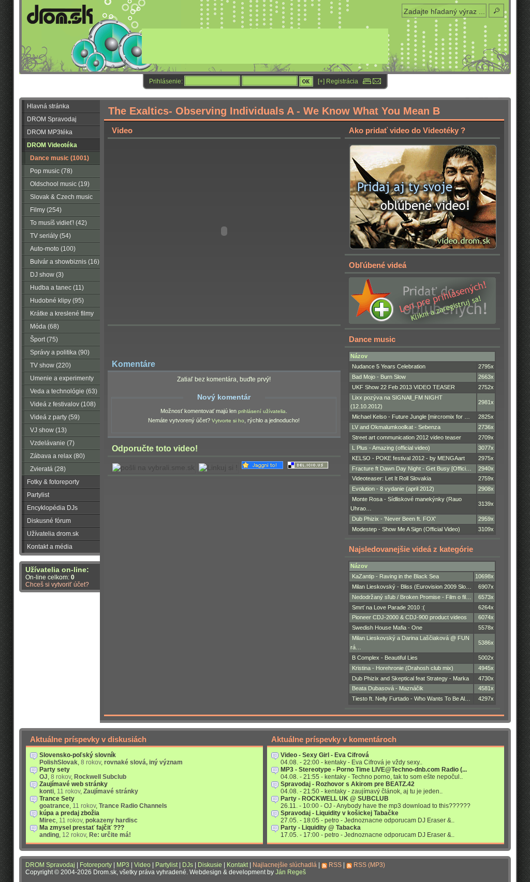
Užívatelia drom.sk (53, 533)
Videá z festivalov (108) (63, 404)
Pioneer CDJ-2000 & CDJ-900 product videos (409, 617)
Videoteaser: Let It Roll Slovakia (391, 478)
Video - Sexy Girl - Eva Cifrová (325, 755)
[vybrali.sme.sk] (153, 468)
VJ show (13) (48, 430)
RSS (335, 865)
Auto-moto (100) (53, 248)
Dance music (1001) (59, 158)
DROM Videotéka (52, 145)
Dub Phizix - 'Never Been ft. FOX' (394, 519)
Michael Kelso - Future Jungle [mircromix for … (411, 417)
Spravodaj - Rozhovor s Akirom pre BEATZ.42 (348, 784)
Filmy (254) (46, 210)
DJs (187, 865)
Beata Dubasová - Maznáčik (387, 688)
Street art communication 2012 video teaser (406, 437)
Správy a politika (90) (60, 352)
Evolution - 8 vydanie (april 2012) (393, 489)
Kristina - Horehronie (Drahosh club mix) (402, 668)
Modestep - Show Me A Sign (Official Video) (406, 529)
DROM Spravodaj (52, 119)
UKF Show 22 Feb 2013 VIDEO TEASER (403, 387)
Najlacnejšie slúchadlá (285, 865)
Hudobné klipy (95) (57, 300)
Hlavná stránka (48, 106)
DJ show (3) (47, 274)
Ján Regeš (290, 872)
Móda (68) (44, 326)
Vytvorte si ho (228, 420)
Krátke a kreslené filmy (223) (58, 315)
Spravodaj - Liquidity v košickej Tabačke (340, 813)
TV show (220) (50, 365)
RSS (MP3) (369, 865)
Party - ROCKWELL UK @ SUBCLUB (335, 798)
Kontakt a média (49, 546)
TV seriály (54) (50, 235)
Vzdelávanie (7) (52, 443)
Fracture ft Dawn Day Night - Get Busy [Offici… (412, 468)
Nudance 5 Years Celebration (388, 366)
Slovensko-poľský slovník (77, 755)
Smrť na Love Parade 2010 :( (388, 607)
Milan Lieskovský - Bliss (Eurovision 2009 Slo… (412, 587)
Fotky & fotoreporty (53, 482)
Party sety (54, 769)
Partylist (38, 495)
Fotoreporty (96, 865)
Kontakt (237, 865)
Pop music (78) (51, 171)
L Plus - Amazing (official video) (391, 448)
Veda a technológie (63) (63, 391)
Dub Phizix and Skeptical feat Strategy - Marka (410, 678)
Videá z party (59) (55, 417)
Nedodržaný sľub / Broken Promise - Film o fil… (412, 597)
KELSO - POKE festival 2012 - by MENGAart (408, 458)
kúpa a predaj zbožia (69, 813)
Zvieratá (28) (48, 469)
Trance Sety (57, 798)
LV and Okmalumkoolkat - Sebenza (396, 427)
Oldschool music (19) (60, 184)
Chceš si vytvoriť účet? (57, 584)
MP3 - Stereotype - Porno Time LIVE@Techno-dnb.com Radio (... (374, 769)
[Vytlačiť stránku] (367, 81)
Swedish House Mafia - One (387, 627)
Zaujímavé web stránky (73, 784)
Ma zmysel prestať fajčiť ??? (81, 827)
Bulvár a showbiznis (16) (64, 261)
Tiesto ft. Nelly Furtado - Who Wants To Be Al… (411, 698)
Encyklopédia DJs (52, 507)
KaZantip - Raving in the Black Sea (395, 576)
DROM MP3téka (49, 132)
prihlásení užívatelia (262, 411)
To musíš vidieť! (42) (58, 222)
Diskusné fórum (49, 520)
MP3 (122, 865)
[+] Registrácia (338, 81)
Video (142, 865)
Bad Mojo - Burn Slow (379, 377)
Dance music (372, 339)
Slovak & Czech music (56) (57, 198)
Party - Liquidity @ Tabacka (321, 827)
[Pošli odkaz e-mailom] (377, 81)
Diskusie (210, 865)
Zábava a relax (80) (57, 456)
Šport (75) (44, 339)
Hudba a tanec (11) (57, 287)
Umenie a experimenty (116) (58, 380)
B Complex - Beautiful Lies (385, 658)
